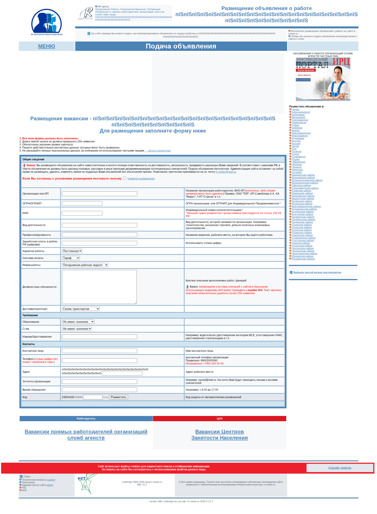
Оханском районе (302, 227)
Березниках (298, 114)
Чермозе (297, 167)
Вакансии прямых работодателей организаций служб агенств (86, 435)
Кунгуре (296, 141)
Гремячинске (299, 122)
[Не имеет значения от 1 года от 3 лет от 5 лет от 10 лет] (77, 328)
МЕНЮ (46, 46)
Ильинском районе (302, 193)
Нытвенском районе (303, 217)
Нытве (295, 146)
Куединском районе (303, 211)
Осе (294, 148)
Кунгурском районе (302, 214)
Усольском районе (302, 245)
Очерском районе (302, 230)
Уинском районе (301, 243)
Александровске (301, 112)
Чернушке (297, 169)
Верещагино (298, 117)
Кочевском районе (302, 203)
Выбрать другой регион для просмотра (317, 272)
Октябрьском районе (303, 219)
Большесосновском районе (307, 180)
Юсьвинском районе (303, 258)
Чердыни (297, 164)
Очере (295, 154)
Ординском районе (302, 222)
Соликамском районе (304, 237)
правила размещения (141, 178)
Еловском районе (301, 190)
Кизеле (296, 130)
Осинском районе (302, 224)
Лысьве (296, 143)
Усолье (296, 159)
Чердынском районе (303, 251)
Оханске (297, 151)
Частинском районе (303, 248)
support (51, 479)
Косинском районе (302, 201)
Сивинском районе (302, 235)
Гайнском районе (301, 185)
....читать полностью (158, 150)
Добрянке (297, 127)
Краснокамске (300, 135)
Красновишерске (301, 133)
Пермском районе (302, 232)
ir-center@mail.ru (226, 171)
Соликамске (298, 156)
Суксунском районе (303, 240)
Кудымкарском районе (304, 209)
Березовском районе (303, 177)
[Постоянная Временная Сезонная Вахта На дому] (72, 251)
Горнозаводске (300, 120)
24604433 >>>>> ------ (85, 397)
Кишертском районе (303, 198)
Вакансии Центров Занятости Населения (219, 435)
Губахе (296, 125)
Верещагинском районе (305, 182)
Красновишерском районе (306, 206)
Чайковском (298, 161)
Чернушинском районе (304, 253)
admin (50, 485)
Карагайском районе (303, 196)
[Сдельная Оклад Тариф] (71, 258)
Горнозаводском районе (305, 188)
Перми (295, 109)
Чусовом (297, 172)
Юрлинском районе (303, 256)
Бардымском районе (303, 175)
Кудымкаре (298, 138)
